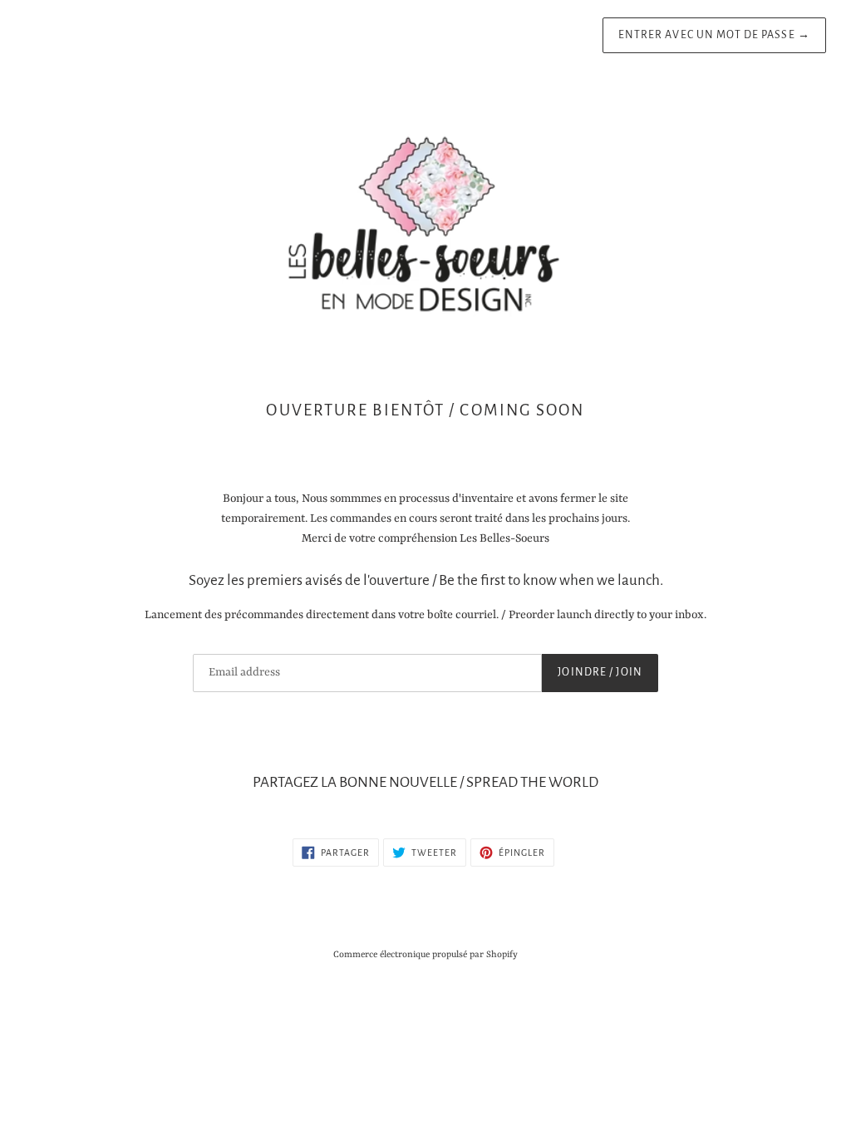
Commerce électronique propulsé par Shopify (425, 955)
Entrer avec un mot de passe (714, 35)
